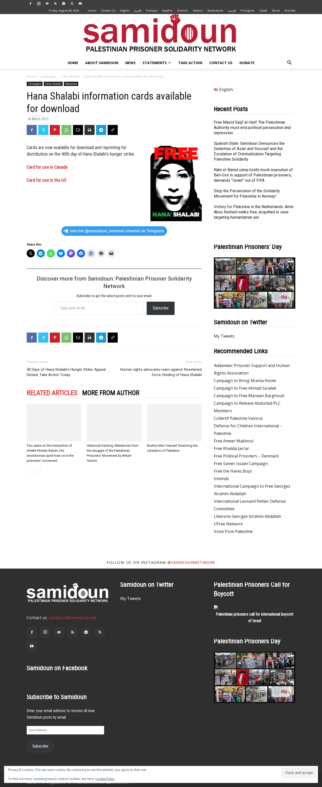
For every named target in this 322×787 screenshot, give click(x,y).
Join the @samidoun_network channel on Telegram (116, 230)
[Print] (90, 130)
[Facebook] (30, 3)
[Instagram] (39, 3)
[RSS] (55, 3)
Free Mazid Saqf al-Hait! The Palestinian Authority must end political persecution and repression (252, 127)
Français (151, 10)
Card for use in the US (46, 180)
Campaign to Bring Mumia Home (245, 380)
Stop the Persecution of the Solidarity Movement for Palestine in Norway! (247, 194)
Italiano (198, 10)
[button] (289, 63)
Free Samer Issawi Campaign (241, 463)
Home (92, 10)
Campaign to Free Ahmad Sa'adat (245, 388)
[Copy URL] (113, 130)
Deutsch (182, 10)
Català (263, 10)
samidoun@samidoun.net (72, 617)
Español (167, 10)
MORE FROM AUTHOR (110, 393)
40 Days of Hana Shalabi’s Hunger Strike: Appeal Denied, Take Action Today (66, 372)
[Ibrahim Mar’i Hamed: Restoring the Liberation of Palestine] (174, 422)
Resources (71, 83)
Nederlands (215, 10)
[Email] (78, 130)
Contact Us (108, 10)
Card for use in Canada (47, 167)
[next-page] (38, 471)
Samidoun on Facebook (57, 668)
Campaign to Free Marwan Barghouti (249, 395)
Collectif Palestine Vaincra (238, 418)
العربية (137, 10)
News (130, 62)
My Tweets (224, 336)
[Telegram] (63, 3)
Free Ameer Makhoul (233, 441)
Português (247, 10)
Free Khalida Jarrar (231, 448)
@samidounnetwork (191, 562)
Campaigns (48, 76)
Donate (247, 62)
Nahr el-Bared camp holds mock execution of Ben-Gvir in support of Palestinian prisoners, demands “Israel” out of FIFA (253, 175)
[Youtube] (80, 3)
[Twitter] (72, 3)
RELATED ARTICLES (52, 393)
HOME (73, 62)
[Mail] (47, 3)
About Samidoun (101, 62)
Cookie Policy (104, 779)
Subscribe (161, 308)
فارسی (232, 10)
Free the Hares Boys (233, 471)
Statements (155, 62)
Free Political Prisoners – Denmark (246, 456)
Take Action (190, 62)
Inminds (221, 478)
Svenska (290, 10)
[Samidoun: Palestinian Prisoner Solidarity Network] (161, 35)
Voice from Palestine (233, 531)
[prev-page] (30, 471)
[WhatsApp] (66, 130)
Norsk (276, 10)
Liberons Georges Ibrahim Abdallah (247, 516)
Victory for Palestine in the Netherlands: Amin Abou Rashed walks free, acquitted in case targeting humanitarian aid (254, 212)
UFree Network (228, 524)
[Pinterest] (55, 130)
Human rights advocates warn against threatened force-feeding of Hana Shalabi (161, 372)
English (124, 10)
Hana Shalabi (70, 76)
